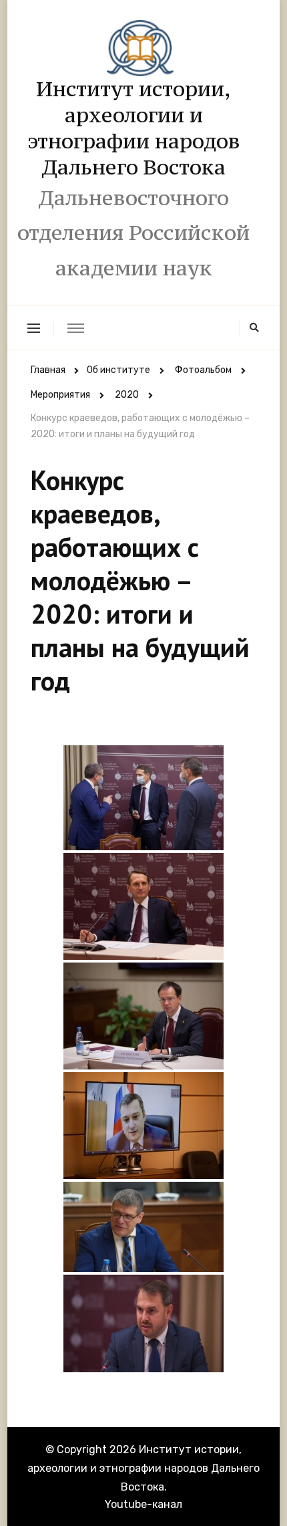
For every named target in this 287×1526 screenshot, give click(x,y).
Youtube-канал (143, 1504)
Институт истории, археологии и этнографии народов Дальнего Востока (133, 128)
